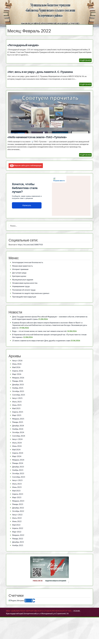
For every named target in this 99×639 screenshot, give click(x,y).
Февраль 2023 (18, 501)
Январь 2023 (17, 504)
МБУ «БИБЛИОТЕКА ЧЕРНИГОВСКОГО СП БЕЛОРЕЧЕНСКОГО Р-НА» (39, 611)
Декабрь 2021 (18, 542)
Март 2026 (16, 374)
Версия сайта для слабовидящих (28, 165)
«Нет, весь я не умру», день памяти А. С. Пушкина (40, 71)
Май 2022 (16, 525)
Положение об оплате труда (23, 290)
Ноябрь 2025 (17, 388)
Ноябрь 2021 (17, 545)
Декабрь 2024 (18, 425)
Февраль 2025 (18, 419)
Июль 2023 (17, 484)
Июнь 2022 (16, 521)
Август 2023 (17, 480)
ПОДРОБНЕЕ (85, 60)
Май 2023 (16, 491)
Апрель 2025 (17, 412)
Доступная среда (19, 273)
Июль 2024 (17, 443)
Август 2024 (17, 439)
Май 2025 (16, 408)
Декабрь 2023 (18, 467)
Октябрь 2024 (18, 432)
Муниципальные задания (22, 279)
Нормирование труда (21, 286)
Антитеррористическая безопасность (27, 262)
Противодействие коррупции (24, 297)
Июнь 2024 (16, 446)
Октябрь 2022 (18, 511)
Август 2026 (17, 360)
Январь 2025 (17, 422)
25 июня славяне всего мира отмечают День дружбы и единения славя (41, 340)
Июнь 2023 (16, 487)
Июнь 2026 (16, 364)
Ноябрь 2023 (17, 470)
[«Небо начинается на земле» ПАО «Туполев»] (49, 112)
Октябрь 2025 (18, 391)
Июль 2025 (17, 402)
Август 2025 (17, 398)
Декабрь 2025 (18, 384)
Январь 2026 (17, 381)
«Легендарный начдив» (23, 45)
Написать (26, 205)
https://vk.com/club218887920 (30, 244)
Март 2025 (16, 415)
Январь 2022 (17, 538)
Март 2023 (16, 497)
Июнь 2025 (16, 405)
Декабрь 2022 (18, 508)
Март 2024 (16, 456)
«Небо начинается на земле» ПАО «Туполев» (37, 137)
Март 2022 (16, 532)
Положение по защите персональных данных (30, 293)
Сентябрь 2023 (18, 477)
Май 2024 (16, 449)
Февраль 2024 (18, 460)
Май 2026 (16, 367)
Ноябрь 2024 (17, 429)
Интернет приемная (20, 269)
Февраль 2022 (18, 535)
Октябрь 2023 (18, 473)
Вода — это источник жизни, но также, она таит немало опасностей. (39, 331)
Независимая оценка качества (24, 283)
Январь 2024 (17, 463)
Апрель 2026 (17, 371)
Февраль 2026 (18, 378)
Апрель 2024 (17, 453)
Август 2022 (17, 514)
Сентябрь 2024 (18, 436)
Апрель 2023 (17, 494)
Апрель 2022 (17, 528)
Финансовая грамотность (22, 266)
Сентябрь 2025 (18, 395)
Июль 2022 (17, 518)
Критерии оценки (19, 276)
